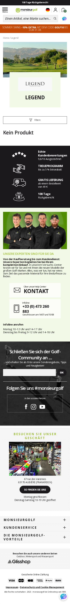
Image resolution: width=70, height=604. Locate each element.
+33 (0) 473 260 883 (35, 308)
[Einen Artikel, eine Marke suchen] (55, 18)
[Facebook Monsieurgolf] (26, 406)
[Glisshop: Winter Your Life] (26, 10)
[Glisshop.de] (19, 561)
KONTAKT (36, 291)
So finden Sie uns (35, 489)
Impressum (12, 587)
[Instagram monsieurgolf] (33, 406)
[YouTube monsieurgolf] (42, 406)
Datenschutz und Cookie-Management (42, 587)
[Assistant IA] (64, 18)
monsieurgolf (20, 520)
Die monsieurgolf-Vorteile (24, 537)
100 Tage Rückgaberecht (35, 2)
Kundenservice (20, 527)
